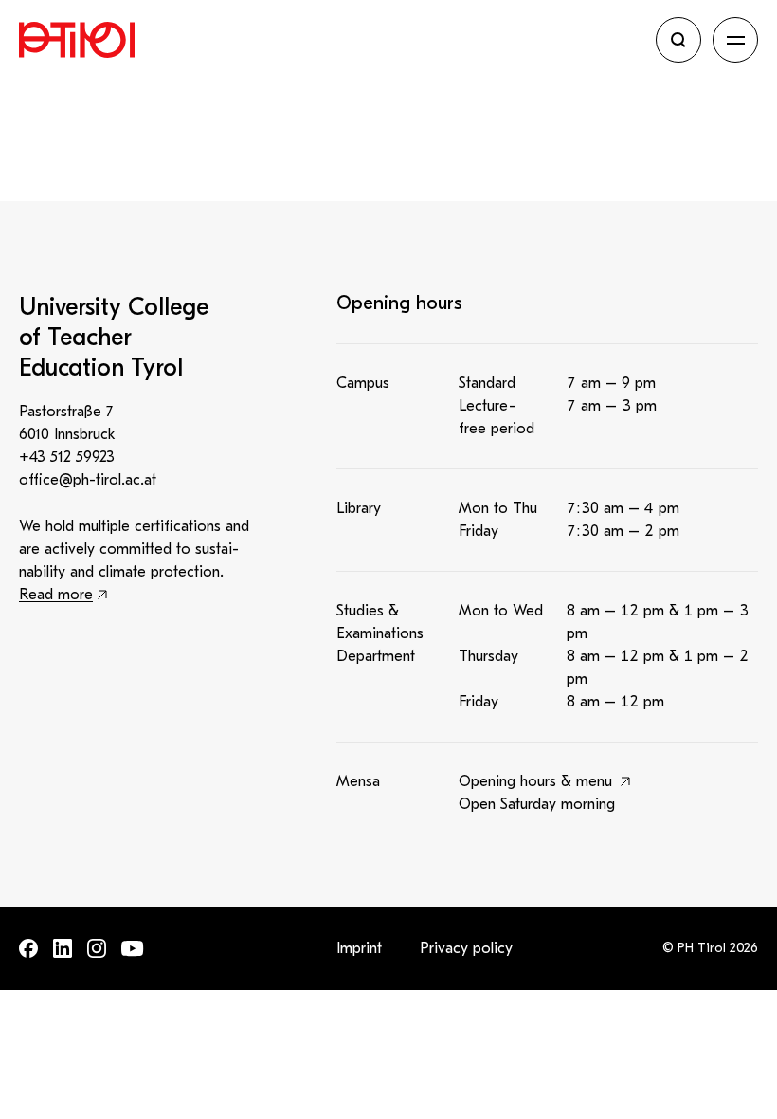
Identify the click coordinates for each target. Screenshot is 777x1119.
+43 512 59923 (67, 457)
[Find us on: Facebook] (28, 948)
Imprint (359, 948)
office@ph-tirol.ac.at (87, 479)
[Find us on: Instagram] (96, 948)
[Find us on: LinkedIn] (62, 948)
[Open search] (678, 40)
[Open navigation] (735, 40)
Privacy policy (466, 948)
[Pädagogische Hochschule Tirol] (331, 40)
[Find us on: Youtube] (132, 949)
